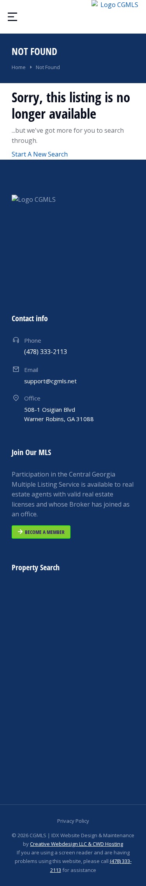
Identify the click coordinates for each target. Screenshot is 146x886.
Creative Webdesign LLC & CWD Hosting (76, 843)
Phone (32, 340)
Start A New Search (40, 154)
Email (31, 370)
